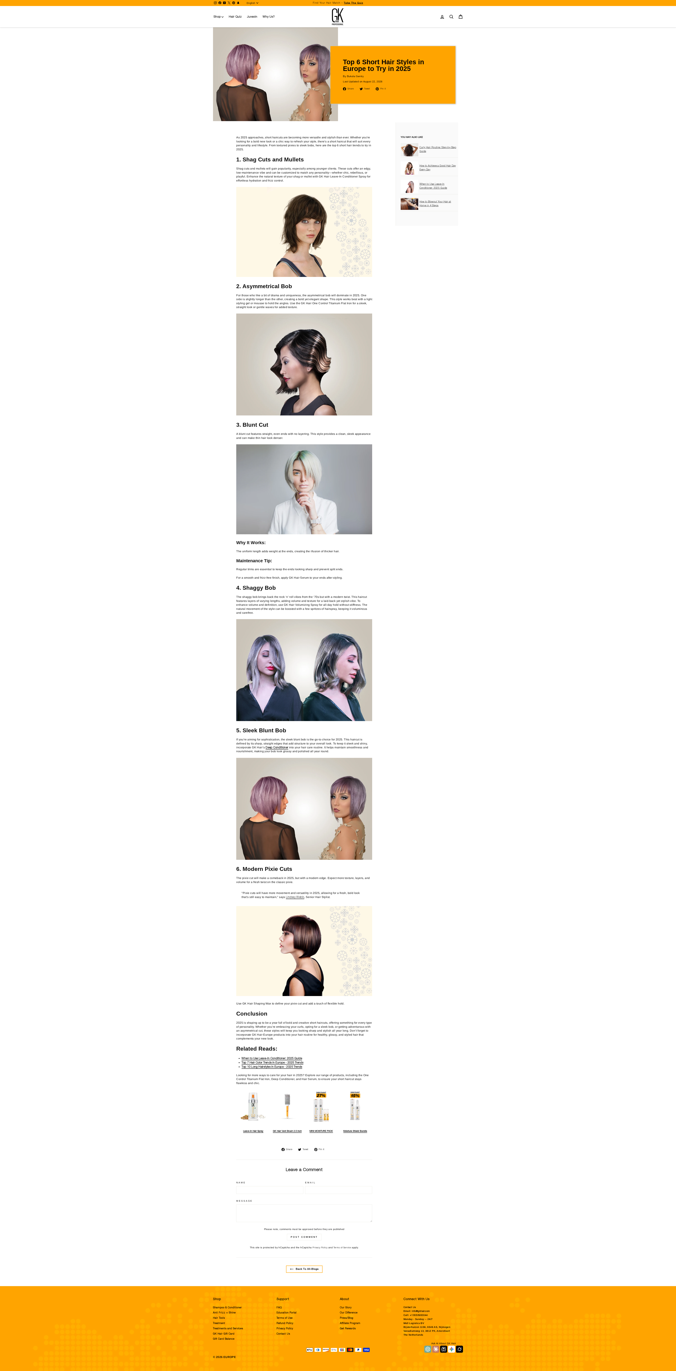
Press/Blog (346, 1318)
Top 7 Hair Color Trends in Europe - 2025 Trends (272, 1062)
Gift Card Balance (223, 1339)
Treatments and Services (228, 1328)
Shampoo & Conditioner (227, 1307)
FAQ (279, 1307)
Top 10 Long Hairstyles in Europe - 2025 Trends (272, 1066)
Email (310, 1182)
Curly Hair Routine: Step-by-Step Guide (438, 149)
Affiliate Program (350, 1323)
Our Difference (349, 1312)
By (353, 76)
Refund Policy (285, 1323)
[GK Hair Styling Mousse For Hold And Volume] (304, 276)
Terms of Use (285, 1318)
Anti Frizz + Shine (224, 1312)
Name (241, 1182)
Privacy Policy (320, 1247)
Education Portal (287, 1312)
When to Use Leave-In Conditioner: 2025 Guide (272, 1058)
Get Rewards (348, 1328)
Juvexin (252, 16)
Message (244, 1201)
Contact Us (283, 1334)
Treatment (219, 1323)
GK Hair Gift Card (223, 1334)
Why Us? (269, 16)
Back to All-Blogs (307, 1269)
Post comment (304, 1237)
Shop (217, 16)
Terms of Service (342, 1247)
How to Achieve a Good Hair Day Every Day (438, 168)
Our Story (346, 1307)
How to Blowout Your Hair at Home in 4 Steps (435, 204)
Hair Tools (219, 1318)
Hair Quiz (235, 16)
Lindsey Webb (295, 897)
